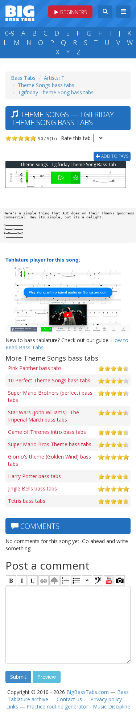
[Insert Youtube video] (109, 580)
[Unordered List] (76, 580)
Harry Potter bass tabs (34, 476)
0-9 (10, 33)
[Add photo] (120, 580)
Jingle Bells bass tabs (32, 488)
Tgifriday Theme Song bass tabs (56, 92)
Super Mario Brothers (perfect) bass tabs (50, 396)
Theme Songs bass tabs (46, 85)
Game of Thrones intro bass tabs (47, 431)
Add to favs (114, 156)
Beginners (73, 12)
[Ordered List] (65, 580)
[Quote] (87, 580)
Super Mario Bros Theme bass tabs (49, 444)
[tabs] (98, 580)
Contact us (69, 699)
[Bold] (11, 580)
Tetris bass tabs (26, 500)
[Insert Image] (54, 580)
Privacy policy (106, 699)
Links (12, 706)
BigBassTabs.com (87, 692)
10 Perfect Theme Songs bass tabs (49, 380)
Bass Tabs (23, 77)
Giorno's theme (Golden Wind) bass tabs (49, 460)
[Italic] (22, 580)
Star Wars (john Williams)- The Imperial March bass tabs (43, 416)
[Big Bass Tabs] (19, 12)
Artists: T (54, 77)
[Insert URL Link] (43, 580)
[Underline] (33, 580)
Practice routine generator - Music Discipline (78, 706)
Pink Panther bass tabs (35, 368)
